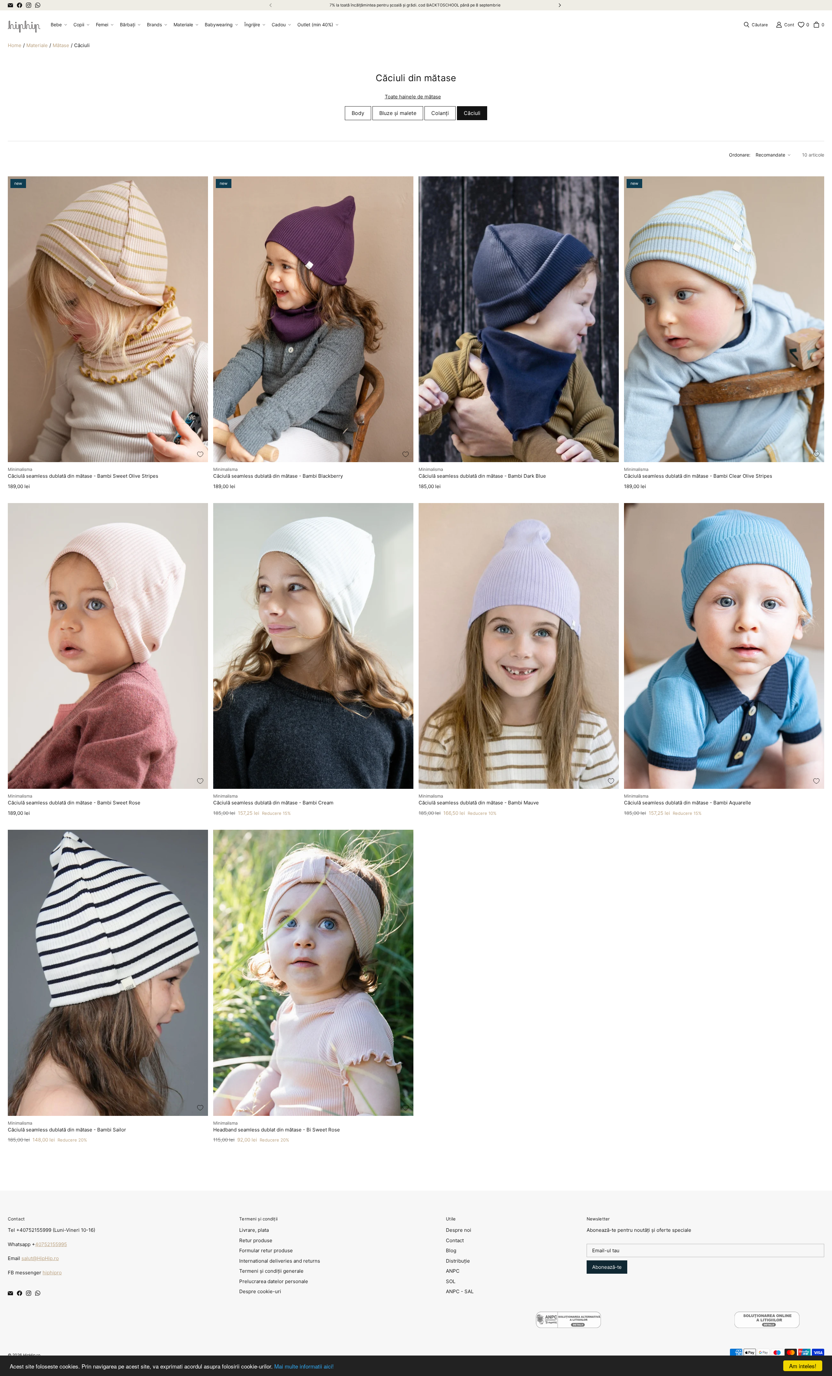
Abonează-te (607, 1267)
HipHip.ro (31, 1355)
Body (358, 113)
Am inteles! (802, 1366)
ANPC (453, 1271)
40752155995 (51, 1244)
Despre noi (458, 1230)
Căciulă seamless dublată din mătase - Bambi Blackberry (278, 476)
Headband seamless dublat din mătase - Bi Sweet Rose (276, 1130)
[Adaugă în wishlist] (200, 454)
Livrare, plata (254, 1230)
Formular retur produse (266, 1250)
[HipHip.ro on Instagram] (28, 5)
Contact (455, 1240)
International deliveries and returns (279, 1261)
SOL (450, 1281)
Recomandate (770, 155)
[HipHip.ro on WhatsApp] (37, 5)
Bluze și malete (397, 113)
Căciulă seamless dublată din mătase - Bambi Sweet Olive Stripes (83, 476)
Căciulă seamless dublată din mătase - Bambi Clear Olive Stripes (698, 476)
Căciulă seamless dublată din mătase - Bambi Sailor (67, 1130)
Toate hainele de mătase (413, 97)
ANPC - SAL (460, 1291)
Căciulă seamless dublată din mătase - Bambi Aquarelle (687, 803)
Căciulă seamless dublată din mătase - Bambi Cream (273, 803)
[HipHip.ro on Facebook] (19, 5)
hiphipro (52, 1272)
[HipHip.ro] (24, 24)
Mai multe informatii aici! (304, 1366)
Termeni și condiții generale (271, 1271)
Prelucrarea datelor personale (273, 1281)
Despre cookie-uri (260, 1291)
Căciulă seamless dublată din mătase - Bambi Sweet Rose (74, 803)
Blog (451, 1250)
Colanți (440, 113)
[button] (58, 25)
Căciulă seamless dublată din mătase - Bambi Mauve (479, 803)
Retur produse (255, 1240)
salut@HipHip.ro (40, 1258)
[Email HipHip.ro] (10, 5)
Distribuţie (458, 1261)
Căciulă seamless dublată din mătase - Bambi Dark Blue (482, 476)
